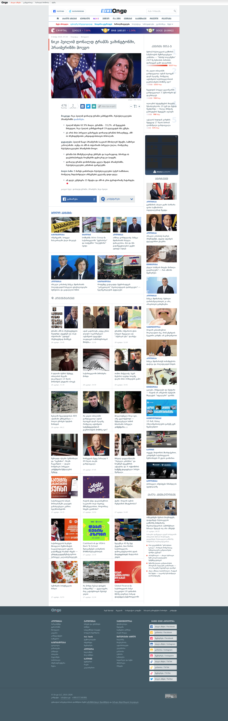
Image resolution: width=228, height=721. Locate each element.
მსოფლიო (85, 37)
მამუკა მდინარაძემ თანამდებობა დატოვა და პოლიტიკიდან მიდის (161, 353)
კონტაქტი (173, 610)
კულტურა (89, 649)
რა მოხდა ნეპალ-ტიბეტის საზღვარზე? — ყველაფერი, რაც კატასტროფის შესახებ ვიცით (96, 579)
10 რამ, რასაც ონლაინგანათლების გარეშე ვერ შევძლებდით (161, 414)
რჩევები (120, 666)
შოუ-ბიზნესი (88, 655)
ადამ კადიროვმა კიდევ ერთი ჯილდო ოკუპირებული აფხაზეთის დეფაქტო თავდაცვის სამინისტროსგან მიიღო (96, 325)
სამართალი (55, 660)
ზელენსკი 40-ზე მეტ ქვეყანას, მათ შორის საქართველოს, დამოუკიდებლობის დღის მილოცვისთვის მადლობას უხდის (128, 537)
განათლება (55, 648)
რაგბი (86, 665)
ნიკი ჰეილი (103, 189)
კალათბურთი (89, 668)
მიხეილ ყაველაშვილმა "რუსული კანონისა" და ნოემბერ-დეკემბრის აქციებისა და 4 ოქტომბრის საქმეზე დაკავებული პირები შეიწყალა (128, 452)
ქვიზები (128, 19)
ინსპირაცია (121, 663)
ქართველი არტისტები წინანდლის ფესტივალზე (161, 475)
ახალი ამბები (16, 3)
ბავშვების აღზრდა (124, 630)
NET (96, 19)
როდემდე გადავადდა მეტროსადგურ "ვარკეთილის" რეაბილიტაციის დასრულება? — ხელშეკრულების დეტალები (121, 273)
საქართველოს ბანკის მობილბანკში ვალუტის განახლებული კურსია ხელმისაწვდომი (64, 494)
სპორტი (88, 659)
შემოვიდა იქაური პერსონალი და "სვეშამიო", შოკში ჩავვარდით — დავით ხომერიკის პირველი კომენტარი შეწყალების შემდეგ (64, 452)
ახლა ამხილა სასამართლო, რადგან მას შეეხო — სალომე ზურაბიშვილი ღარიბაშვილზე (163, 573)
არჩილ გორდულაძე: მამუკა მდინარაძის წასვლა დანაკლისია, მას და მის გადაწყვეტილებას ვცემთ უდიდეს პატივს (128, 233)
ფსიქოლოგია (122, 624)
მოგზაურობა (121, 642)
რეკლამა (166, 19)
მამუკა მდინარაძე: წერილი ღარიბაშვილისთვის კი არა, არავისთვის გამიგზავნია (161, 291)
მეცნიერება (88, 645)
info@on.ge (65, 698)
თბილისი (54, 654)
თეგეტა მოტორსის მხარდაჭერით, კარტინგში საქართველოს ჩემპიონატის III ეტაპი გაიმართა (161, 445)
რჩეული (154, 19)
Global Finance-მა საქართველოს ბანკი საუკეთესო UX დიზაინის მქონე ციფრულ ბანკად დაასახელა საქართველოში (128, 579)
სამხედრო (55, 639)
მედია (53, 666)
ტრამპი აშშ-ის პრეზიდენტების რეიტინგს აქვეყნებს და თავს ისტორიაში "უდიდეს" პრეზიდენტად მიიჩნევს (64, 325)
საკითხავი (140, 19)
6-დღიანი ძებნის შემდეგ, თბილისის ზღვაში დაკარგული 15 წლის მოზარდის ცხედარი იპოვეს (64, 367)
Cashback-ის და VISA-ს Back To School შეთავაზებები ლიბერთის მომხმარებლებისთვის (96, 537)
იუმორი (120, 654)
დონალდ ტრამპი (80, 189)
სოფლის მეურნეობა (91, 633)
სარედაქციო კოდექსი (133, 610)
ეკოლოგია (55, 645)
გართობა (120, 651)
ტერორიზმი (55, 627)
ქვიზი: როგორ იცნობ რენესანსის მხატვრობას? (128, 494)
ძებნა (54, 3)
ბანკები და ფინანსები (92, 624)
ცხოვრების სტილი (126, 637)
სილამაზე (120, 640)
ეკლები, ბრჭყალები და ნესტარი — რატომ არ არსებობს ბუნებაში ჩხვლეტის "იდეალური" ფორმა (161, 382)
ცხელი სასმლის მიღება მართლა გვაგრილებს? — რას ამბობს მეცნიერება (161, 260)
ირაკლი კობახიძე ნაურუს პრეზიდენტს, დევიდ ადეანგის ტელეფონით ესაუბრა (161, 228)
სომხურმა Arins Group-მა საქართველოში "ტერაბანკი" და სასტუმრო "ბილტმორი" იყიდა (97, 232)
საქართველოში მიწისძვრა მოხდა (96, 367)
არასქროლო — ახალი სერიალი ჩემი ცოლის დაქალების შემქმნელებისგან (161, 557)
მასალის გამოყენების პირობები (155, 610)
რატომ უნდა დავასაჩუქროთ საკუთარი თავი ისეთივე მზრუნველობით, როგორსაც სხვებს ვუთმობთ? (96, 494)
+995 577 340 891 (79, 698)
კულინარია (121, 648)
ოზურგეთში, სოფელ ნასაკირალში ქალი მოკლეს (66, 229)
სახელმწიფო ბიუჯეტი (92, 630)
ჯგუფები (60, 11)
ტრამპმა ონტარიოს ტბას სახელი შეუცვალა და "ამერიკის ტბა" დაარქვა (128, 325)
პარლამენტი (56, 624)
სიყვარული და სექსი (124, 660)
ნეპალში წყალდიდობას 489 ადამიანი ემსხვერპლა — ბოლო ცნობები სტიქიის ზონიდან (64, 410)
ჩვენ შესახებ (108, 610)
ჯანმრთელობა (124, 621)
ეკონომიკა (160, 24)
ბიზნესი (86, 627)
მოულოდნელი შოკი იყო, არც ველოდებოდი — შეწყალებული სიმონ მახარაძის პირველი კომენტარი (128, 410)
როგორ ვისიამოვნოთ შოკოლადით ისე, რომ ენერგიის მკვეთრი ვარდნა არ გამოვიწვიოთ (161, 322)
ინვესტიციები (78, 11)
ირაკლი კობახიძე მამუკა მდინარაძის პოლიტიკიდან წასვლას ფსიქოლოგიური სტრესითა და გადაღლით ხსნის (74, 273)
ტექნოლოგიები (90, 640)
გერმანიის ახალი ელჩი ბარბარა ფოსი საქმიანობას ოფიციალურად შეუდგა (161, 197)
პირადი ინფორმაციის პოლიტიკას (125, 702)
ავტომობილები (122, 645)
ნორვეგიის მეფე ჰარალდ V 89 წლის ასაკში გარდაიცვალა (96, 452)
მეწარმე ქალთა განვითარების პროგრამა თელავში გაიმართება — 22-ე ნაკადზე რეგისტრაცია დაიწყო (162, 565)
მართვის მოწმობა (42, 3)
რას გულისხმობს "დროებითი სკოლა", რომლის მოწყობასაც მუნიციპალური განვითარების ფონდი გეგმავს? (160, 549)
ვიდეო (106, 19)
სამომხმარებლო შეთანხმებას (98, 702)
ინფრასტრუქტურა (58, 663)
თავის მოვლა (122, 633)
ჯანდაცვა (54, 651)
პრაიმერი (92, 189)
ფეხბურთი (88, 662)
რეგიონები (55, 657)
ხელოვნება (88, 652)
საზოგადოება (148, 24)
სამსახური (120, 657)
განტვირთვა (28, 3)
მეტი (169, 24)
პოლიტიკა (136, 24)
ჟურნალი (85, 19)
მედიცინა (120, 627)
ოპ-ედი (116, 19)
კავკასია (54, 633)
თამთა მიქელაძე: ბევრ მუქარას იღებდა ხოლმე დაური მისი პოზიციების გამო (128, 367)
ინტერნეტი (88, 642)
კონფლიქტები (56, 636)
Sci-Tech (88, 637)
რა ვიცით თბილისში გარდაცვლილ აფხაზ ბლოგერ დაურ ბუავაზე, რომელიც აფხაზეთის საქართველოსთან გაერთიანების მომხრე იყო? (96, 410)
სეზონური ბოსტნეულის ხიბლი (64, 579)
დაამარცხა (79, 119)
